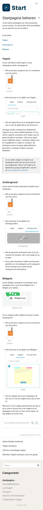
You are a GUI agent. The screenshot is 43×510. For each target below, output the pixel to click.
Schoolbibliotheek (10, 484)
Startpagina (8, 480)
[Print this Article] (39, 18)
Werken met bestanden (13, 495)
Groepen (6, 492)
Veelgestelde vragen (12, 499)
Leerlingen (7, 488)
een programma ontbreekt (18, 170)
